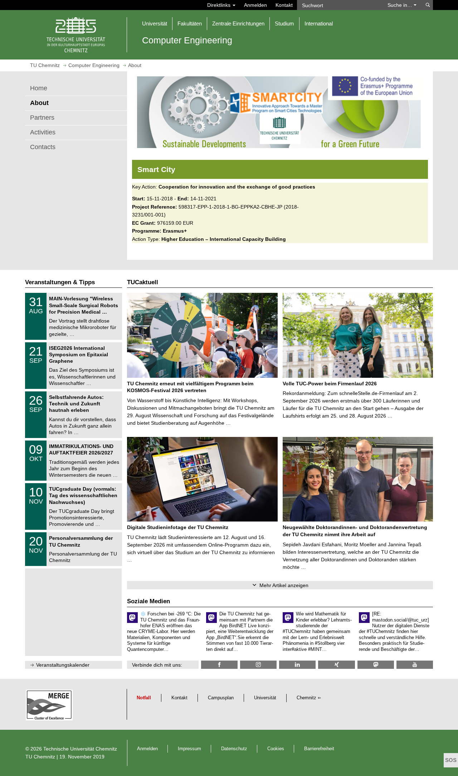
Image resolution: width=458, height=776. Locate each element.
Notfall (144, 697)
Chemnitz (306, 697)
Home (38, 88)
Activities (42, 132)
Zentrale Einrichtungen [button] (238, 23)
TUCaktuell (142, 282)
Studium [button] (284, 23)
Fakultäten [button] (189, 23)
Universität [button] (154, 23)
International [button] (318, 23)
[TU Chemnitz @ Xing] (336, 665)
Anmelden (255, 5)
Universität (265, 697)
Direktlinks (219, 5)
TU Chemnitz (40, 757)
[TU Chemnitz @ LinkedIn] (297, 665)
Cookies (275, 748)
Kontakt (284, 5)
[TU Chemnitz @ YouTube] (414, 665)
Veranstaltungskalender (62, 665)
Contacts (42, 147)
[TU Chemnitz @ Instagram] (258, 665)
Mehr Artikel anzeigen (283, 585)
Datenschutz (234, 748)
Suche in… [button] (401, 5)
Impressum (189, 748)
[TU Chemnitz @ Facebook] (219, 665)
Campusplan (221, 697)
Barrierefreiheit (319, 748)
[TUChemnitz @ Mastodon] (375, 665)
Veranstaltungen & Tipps (60, 282)
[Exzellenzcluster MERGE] (50, 707)
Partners (42, 117)
